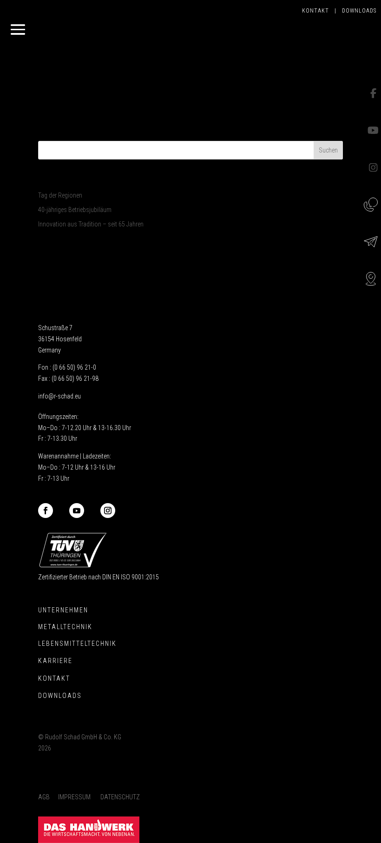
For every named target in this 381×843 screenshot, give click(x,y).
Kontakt (318, 10)
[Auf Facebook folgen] (45, 510)
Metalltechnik (65, 627)
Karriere (55, 660)
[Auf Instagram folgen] (107, 510)
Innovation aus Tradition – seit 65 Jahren (91, 224)
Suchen (328, 150)
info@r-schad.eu (59, 396)
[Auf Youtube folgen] (76, 510)
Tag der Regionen (60, 195)
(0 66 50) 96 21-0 (74, 367)
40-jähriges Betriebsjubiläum (75, 209)
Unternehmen (63, 610)
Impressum (74, 797)
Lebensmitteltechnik (77, 643)
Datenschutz (120, 797)
